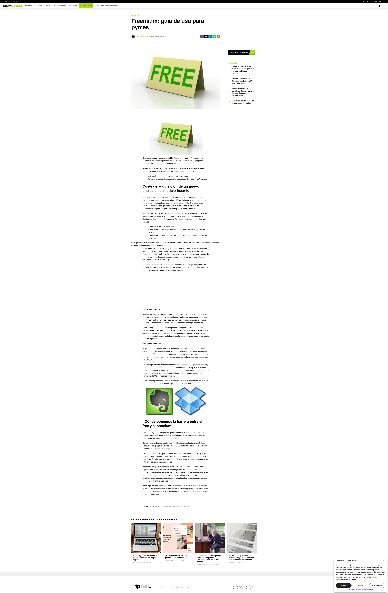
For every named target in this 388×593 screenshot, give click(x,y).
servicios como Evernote (172, 467)
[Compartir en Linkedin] (210, 36)
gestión (179, 506)
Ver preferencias (377, 585)
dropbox (158, 506)
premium (186, 506)
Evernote (165, 506)
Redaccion (232, 562)
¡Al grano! (73, 6)
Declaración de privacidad (365, 589)
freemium (172, 506)
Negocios (38, 6)
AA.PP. (96, 6)
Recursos (62, 6)
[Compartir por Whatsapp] (214, 36)
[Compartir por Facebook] (202, 36)
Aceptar (343, 585)
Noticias (28, 6)
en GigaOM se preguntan (156, 168)
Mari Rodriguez (137, 562)
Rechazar (360, 585)
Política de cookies (352, 589)
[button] (384, 561)
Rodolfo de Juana (145, 36)
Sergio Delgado (201, 564)
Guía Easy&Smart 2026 (109, 6)
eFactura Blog (86, 6)
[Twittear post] (206, 36)
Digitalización (50, 6)
